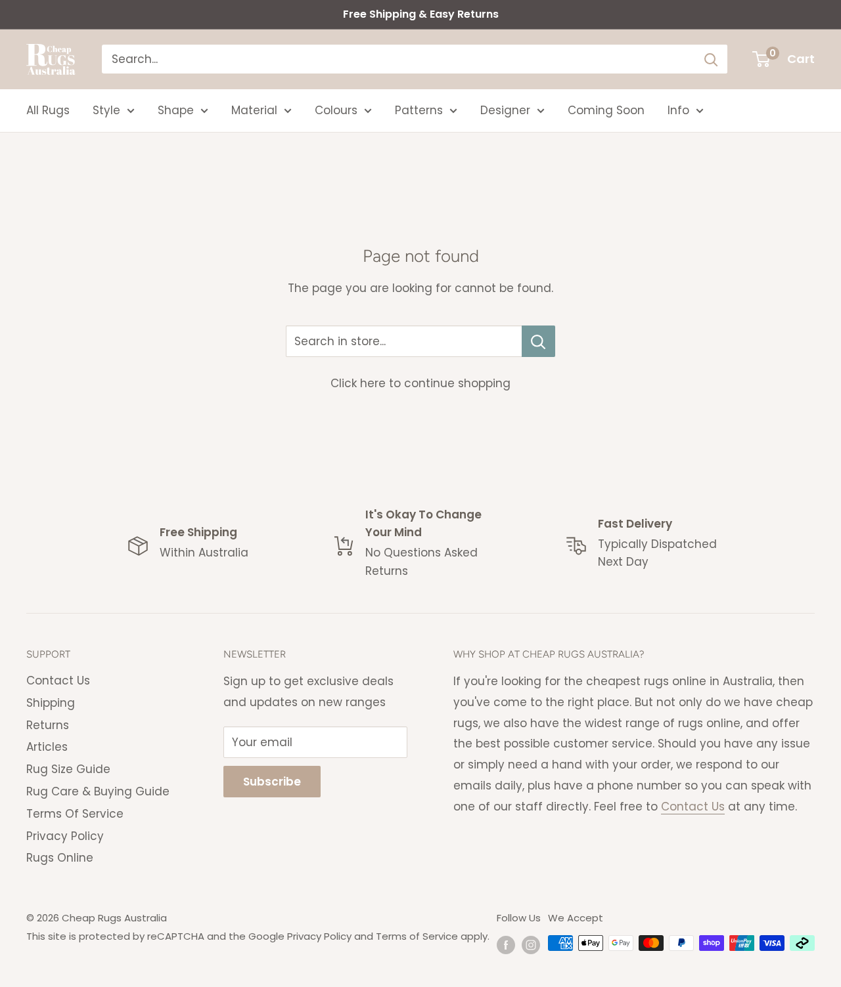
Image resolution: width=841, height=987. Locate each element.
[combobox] (398, 59)
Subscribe (272, 781)
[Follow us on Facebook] (506, 944)
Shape (176, 110)
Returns (47, 725)
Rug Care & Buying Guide (98, 791)
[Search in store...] (538, 341)
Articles (47, 747)
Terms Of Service (75, 814)
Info (678, 110)
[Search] (710, 59)
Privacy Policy (65, 836)
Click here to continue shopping (420, 383)
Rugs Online (59, 858)
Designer (505, 110)
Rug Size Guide (68, 769)
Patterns (419, 110)
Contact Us (58, 680)
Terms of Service (417, 936)
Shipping (50, 703)
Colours (336, 110)
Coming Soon (606, 110)
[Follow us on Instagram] (531, 944)
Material (254, 110)
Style (106, 110)
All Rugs (48, 110)
